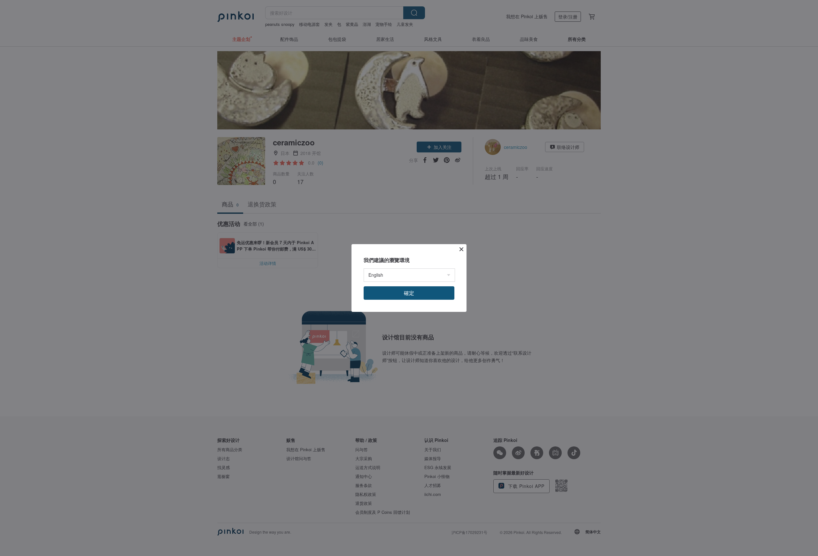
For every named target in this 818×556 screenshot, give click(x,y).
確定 (409, 293)
